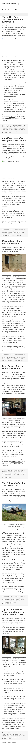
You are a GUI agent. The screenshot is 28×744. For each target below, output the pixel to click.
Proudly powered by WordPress (9, 742)
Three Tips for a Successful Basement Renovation (13, 19)
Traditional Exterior (7, 524)
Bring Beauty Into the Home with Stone (13, 367)
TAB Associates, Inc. (16, 588)
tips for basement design (11, 131)
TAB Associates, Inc (16, 461)
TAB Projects (16, 356)
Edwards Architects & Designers (19, 274)
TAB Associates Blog (10, 3)
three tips (12, 31)
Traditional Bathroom (6, 274)
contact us (12, 116)
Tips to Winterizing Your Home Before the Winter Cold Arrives (13, 612)
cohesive (7, 154)
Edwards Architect (14, 601)
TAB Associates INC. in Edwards (15, 234)
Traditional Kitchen (7, 418)
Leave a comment (7, 132)
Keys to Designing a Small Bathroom (12, 242)
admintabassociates (18, 125)
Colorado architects (15, 599)
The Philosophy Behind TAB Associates (14, 484)
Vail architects (9, 360)
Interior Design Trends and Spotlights (13, 128)
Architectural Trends (6, 471)
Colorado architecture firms (14, 128)
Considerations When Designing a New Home (14, 139)
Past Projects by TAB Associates (13, 358)
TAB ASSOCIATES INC (11, 276)
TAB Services (9, 231)
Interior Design (10, 126)
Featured (4, 126)
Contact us (5, 346)
